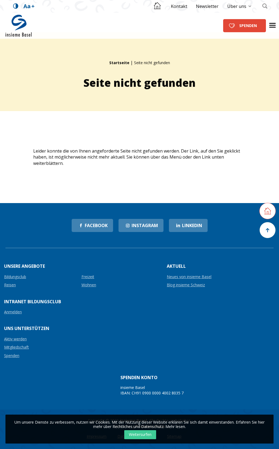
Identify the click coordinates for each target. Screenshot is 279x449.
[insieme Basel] (18, 25)
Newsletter (207, 6)
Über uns (236, 6)
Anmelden (13, 312)
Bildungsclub (15, 277)
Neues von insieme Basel (189, 277)
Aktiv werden (15, 339)
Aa (29, 6)
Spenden (248, 25)
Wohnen (88, 285)
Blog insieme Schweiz (186, 285)
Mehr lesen (175, 426)
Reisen (10, 285)
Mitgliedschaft (16, 347)
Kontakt (179, 6)
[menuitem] (179, 6)
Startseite (119, 62)
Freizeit (87, 277)
